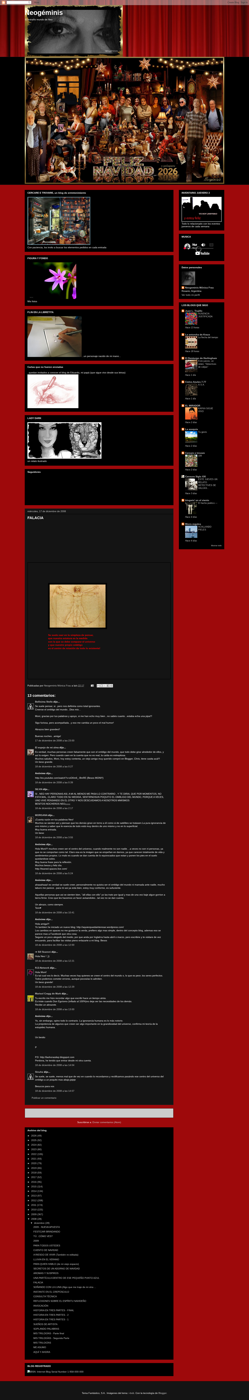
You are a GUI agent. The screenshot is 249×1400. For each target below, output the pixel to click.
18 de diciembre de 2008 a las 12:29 (54, 986)
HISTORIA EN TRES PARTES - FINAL (53, 1310)
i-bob (131, 1393)
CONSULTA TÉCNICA (45, 1296)
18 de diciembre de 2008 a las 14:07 (54, 1091)
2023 (34, 1149)
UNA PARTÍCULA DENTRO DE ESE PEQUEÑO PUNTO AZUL (66, 1278)
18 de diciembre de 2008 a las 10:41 (54, 912)
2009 (34, 1214)
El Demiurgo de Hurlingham (201, 358)
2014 (34, 1191)
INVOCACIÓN (40, 1305)
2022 (34, 1154)
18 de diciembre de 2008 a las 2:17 (54, 808)
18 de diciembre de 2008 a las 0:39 (54, 782)
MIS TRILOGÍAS (42, 1342)
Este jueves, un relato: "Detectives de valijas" (207, 364)
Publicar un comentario (44, 1097)
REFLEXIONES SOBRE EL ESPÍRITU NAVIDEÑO (59, 1301)
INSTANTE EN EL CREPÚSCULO (51, 1291)
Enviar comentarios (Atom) (106, 1122)
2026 (34, 1135)
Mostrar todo (216, 546)
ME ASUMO (39, 1347)
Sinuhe (39, 1072)
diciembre (39, 1223)
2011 (34, 1205)
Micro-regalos (193, 524)
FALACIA (38, 1282)
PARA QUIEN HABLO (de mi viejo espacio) (56, 1264)
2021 (34, 1158)
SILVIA (38, 789)
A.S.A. (201, 384)
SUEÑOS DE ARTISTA (45, 1324)
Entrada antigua (161, 1113)
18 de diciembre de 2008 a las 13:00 (54, 1009)
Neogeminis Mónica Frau (199, 287)
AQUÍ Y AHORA (41, 1352)
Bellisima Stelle (44, 701)
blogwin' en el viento (197, 500)
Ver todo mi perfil (191, 295)
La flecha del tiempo (208, 337)
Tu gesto (202, 432)
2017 (34, 1177)
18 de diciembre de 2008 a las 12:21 (54, 960)
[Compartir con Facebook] (108, 685)
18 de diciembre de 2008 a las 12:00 (54, 945)
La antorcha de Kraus (197, 334)
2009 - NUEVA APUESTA (46, 1227)
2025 (34, 1140)
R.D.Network (42, 967)
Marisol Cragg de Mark (48, 993)
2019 (34, 1168)
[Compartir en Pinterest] (111, 685)
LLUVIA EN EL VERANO (46, 1259)
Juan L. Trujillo (193, 310)
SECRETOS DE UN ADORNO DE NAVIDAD (56, 1268)
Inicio (102, 1113)
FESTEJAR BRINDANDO (46, 1231)
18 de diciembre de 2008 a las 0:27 (54, 766)
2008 (34, 1219)
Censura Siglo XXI (195, 476)
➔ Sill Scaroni (43, 951)
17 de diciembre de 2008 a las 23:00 (54, 740)
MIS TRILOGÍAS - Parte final (48, 1333)
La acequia (191, 429)
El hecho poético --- (207, 503)
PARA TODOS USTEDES (46, 1245)
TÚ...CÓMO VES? (43, 1236)
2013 (34, 1195)
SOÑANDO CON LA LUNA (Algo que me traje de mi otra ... (64, 1287)
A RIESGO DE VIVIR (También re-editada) (55, 1254)
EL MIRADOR (192, 405)
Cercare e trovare (195, 453)
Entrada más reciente (41, 1113)
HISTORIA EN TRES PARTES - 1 (51, 1319)
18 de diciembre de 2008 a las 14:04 (54, 1065)
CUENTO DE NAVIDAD (45, 1250)
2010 (34, 1209)
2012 (34, 1200)
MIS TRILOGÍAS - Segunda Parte (51, 1338)
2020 (34, 1163)
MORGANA (41, 815)
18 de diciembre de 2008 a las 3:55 (54, 837)
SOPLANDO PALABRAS (46, 1328)
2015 (34, 1186)
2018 (34, 1172)
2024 (34, 1144)
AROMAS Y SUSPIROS (45, 1273)
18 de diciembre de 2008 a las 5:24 (54, 873)
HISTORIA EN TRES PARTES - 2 (51, 1315)
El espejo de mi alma (47, 747)
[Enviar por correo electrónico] (98, 685)
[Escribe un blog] (101, 685)
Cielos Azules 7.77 (195, 382)
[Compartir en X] (105, 685)
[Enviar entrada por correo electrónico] (92, 685)
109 (200, 455)
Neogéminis (44, 12)
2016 (34, 1182)
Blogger (162, 1393)
